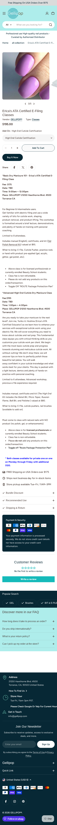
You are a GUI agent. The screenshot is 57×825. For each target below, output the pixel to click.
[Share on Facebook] (14, 167)
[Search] (50, 25)
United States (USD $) (17, 779)
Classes (35, 119)
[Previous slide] (25, 104)
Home (5, 43)
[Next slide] (34, 104)
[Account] (47, 13)
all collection (18, 43)
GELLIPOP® (16, 119)
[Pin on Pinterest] (31, 167)
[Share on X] (23, 167)
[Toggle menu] (4, 13)
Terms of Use (39, 752)
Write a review (28, 579)
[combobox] (28, 24)
